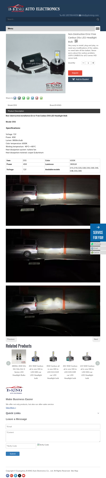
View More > (11, 408)
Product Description (16, 111)
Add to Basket (82, 79)
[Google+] (11, 475)
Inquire (75, 73)
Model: (10, 105)
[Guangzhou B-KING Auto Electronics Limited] (53, 8)
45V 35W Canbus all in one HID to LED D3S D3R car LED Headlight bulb (70, 372)
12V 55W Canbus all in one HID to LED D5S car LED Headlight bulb (87, 372)
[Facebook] (7, 475)
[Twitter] (19, 475)
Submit (13, 454)
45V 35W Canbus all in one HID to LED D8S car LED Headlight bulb (36, 372)
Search (98, 19)
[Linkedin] (15, 475)
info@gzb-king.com (90, 15)
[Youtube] (23, 475)
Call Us (96, 252)
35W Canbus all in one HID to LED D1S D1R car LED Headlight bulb (53, 372)
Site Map (74, 471)
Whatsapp (97, 244)
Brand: (52, 105)
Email (96, 248)
